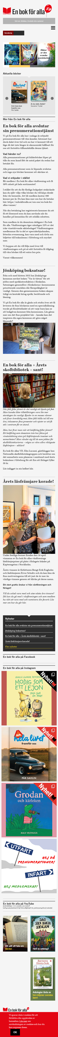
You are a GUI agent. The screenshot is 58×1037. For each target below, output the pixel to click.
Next (52, 98)
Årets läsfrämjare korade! (17, 641)
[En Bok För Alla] (29, 9)
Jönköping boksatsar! (15, 630)
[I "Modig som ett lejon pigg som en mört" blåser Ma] (29, 698)
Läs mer (23, 1021)
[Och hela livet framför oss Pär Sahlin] (19, 88)
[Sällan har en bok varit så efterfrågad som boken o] (29, 810)
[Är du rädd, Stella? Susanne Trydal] (38, 88)
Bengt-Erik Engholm (42, 570)
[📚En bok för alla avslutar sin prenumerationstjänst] (29, 866)
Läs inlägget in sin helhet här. (18, 468)
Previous (6, 98)
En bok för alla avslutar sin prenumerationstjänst (28, 625)
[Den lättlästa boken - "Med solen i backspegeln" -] (29, 754)
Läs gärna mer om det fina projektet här (28, 313)
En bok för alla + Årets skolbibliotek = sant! (25, 636)
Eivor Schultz (28, 573)
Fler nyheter (11, 646)
